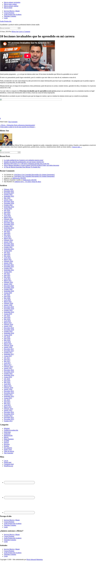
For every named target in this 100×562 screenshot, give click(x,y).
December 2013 (9, 417)
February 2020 (8, 303)
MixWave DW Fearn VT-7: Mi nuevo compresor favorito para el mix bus (26, 163)
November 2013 (9, 419)
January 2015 (8, 410)
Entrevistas (7, 432)
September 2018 (9, 333)
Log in (6, 460)
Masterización (8, 435)
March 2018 (7, 344)
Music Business (9, 439)
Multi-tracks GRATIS (19, 178)
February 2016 (8, 387)
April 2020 (7, 300)
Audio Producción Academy (12, 523)
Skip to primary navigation (12, 2)
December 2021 (9, 265)
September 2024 (9, 207)
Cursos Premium (9, 522)
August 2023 (8, 229)
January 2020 (8, 305)
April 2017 (7, 363)
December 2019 (9, 307)
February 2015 (8, 408)
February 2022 (8, 261)
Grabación (7, 434)
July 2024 (7, 210)
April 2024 (7, 215)
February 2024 (8, 219)
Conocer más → (77, 147)
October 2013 (8, 421)
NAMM (6, 441)
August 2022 (8, 251)
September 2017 (9, 354)
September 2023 (9, 228)
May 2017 (7, 361)
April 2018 (7, 342)
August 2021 (8, 272)
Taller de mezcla (9, 451)
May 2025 (7, 198)
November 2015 (9, 393)
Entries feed (7, 462)
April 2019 (7, 321)
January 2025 (8, 200)
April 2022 (7, 258)
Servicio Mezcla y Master (12, 520)
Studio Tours (8, 449)
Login (6, 527)
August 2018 (8, 335)
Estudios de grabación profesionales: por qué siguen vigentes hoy (24, 162)
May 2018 (7, 340)
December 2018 (9, 328)
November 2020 (9, 287)
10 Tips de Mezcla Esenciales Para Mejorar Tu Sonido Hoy (22, 167)
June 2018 (7, 338)
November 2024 (9, 203)
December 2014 (9, 412)
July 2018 (7, 337)
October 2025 (8, 194)
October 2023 (8, 226)
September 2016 (9, 375)
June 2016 (7, 380)
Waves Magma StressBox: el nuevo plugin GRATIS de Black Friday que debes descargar (31, 165)
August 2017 (8, 356)
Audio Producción (5, 21)
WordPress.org (8, 466)
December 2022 (9, 243)
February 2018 (8, 345)
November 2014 (9, 414)
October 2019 (8, 310)
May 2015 (7, 403)
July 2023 (7, 231)
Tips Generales (12, 122)
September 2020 (9, 291)
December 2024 (9, 201)
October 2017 (8, 352)
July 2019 (7, 315)
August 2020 (8, 293)
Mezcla (6, 437)
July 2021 (7, 273)
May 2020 (7, 298)
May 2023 (7, 235)
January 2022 (8, 263)
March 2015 (7, 407)
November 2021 (9, 266)
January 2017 (8, 368)
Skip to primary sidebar (11, 6)
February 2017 (8, 366)
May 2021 (7, 277)
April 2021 (7, 279)
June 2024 (7, 212)
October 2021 (8, 268)
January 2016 (8, 389)
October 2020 (8, 289)
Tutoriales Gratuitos (10, 525)
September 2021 (9, 270)
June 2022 (7, 254)
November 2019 (9, 308)
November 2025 (9, 193)
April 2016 (7, 384)
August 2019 (8, 314)
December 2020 (9, 286)
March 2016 (7, 386)
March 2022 (7, 259)
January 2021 (8, 284)
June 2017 (7, 359)
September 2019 (9, 312)
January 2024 (8, 221)
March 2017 (7, 365)
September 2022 (9, 249)
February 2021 (8, 282)
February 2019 (8, 324)
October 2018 (8, 331)
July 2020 (7, 294)
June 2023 (7, 233)
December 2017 (9, 349)
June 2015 (7, 401)
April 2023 (7, 236)
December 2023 (9, 222)
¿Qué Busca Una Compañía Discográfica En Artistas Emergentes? (34, 174)
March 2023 (7, 238)
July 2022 (7, 252)
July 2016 (7, 379)
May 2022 (7, 256)
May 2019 (7, 319)
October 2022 (8, 247)
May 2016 (7, 382)
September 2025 (9, 196)
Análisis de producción (11, 430)
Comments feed (9, 464)
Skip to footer (8, 7)
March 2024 (7, 217)
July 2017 (7, 358)
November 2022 (9, 245)
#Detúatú (7, 428)
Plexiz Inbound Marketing (35, 559)
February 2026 (8, 189)
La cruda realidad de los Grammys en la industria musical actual (23, 160)
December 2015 (9, 391)
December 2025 (9, 191)
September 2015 (9, 396)
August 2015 (8, 398)
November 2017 (9, 351)
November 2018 (9, 329)
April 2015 (7, 405)
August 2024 (8, 208)
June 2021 (7, 275)
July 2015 (7, 400)
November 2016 (9, 372)
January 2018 (8, 347)
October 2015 (8, 394)
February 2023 (8, 240)
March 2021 (7, 280)
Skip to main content (10, 4)
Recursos (7, 444)
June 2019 (7, 317)
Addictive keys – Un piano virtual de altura (27, 181)
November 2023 (9, 224)
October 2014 (8, 416)
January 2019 (8, 326)
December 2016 (9, 370)
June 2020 (7, 296)
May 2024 (7, 214)
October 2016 (8, 373)
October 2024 (8, 205)
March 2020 (7, 301)
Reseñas (6, 446)
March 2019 (7, 322)
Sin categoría (8, 448)
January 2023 (8, 242)
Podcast (6, 442)
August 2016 (8, 377)
